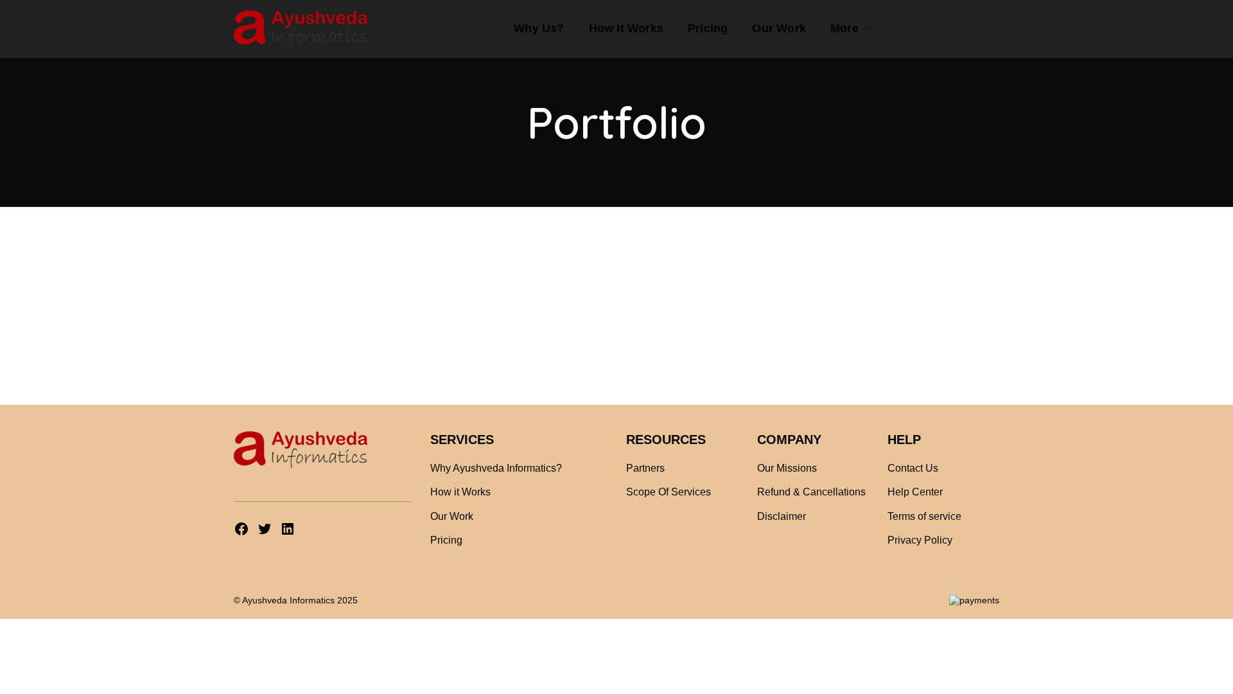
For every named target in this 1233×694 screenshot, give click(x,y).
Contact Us (913, 468)
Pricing (446, 540)
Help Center (915, 491)
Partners (645, 468)
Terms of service (924, 516)
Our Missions (787, 468)
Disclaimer (781, 516)
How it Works (460, 491)
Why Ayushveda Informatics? (496, 468)
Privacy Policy (920, 540)
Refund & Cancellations (811, 491)
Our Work (451, 516)
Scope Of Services (668, 491)
